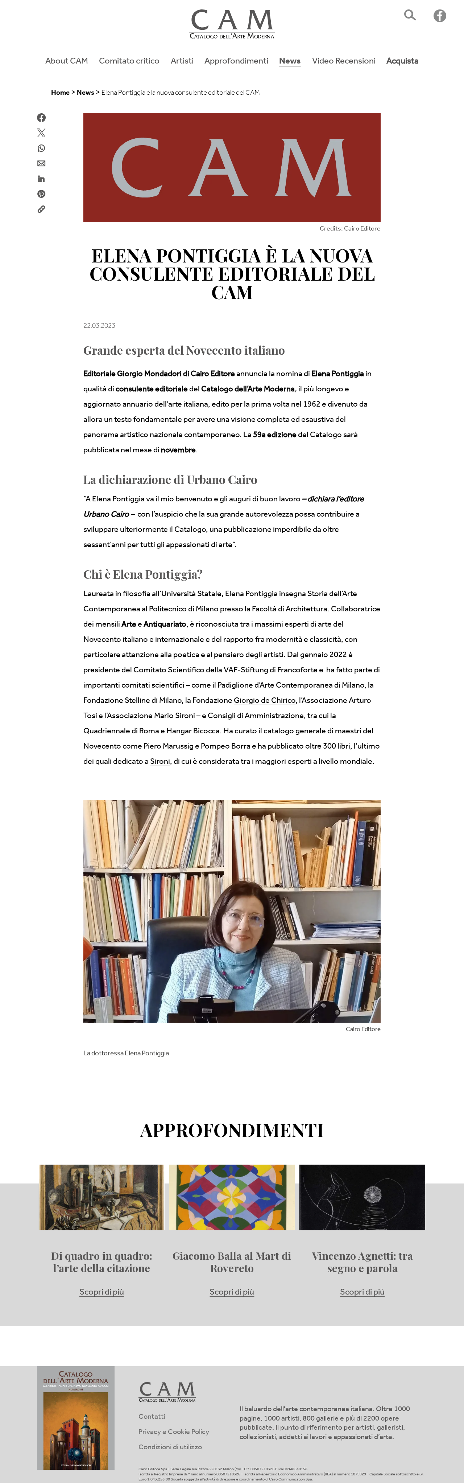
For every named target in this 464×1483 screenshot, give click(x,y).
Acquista (402, 62)
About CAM (66, 62)
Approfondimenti (236, 62)
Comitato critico (129, 62)
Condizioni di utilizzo (170, 1448)
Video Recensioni (344, 62)
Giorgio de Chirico (264, 701)
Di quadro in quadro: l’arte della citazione (101, 1261)
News (290, 62)
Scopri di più (101, 1293)
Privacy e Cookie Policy (173, 1433)
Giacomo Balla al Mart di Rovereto (232, 1261)
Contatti (151, 1417)
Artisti (182, 62)
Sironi (160, 762)
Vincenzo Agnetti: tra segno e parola (362, 1261)
